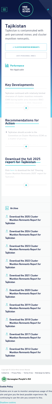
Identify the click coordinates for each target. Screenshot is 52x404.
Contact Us (5, 373)
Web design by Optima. (42, 373)
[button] (26, 108)
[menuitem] (26, 219)
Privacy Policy (16, 373)
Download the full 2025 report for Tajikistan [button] (22, 160)
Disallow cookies (8, 402)
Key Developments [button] (19, 85)
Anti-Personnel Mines (26, 56)
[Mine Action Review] (26, 9)
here (12, 170)
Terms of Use (28, 373)
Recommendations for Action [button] (22, 121)
